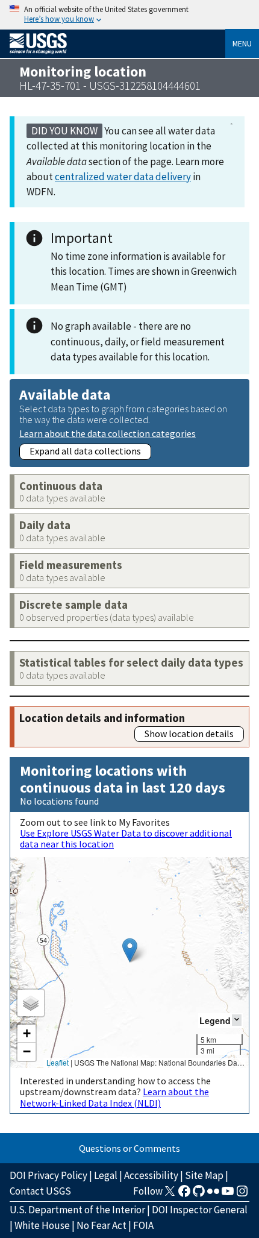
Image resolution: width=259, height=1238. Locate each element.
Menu (242, 43)
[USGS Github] (199, 1194)
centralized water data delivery (123, 176)
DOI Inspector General (200, 1209)
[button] (129, 950)
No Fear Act (101, 1225)
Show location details (189, 733)
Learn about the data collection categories (107, 433)
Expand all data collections (85, 451)
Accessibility (151, 1175)
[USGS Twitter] (170, 1194)
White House (42, 1225)
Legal (105, 1175)
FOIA (143, 1225)
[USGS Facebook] (184, 1194)
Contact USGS (40, 1191)
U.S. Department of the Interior (77, 1209)
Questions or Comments (129, 1148)
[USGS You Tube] (227, 1194)
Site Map (204, 1175)
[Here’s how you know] (129, 15)
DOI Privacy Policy (48, 1175)
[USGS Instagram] (242, 1194)
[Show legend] (237, 1020)
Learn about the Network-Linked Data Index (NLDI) (114, 1097)
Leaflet (57, 1062)
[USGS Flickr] (213, 1194)
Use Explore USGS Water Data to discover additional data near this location (126, 838)
